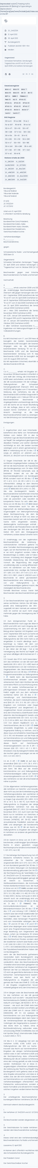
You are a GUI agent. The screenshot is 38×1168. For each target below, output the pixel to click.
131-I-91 (16, 135)
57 (16, 113)
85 (17, 103)
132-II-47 (8, 143)
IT (29, 74)
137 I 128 (7, 572)
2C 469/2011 (26, 453)
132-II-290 (26, 139)
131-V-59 (17, 139)
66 (16, 89)
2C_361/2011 (9, 169)
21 (24, 96)
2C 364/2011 (15, 455)
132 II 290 (16, 944)
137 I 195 (20, 809)
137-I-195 (17, 150)
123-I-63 (17, 128)
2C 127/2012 (8, 206)
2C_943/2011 (21, 180)
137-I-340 (26, 150)
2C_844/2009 (22, 176)
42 (8, 89)
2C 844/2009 (9, 875)
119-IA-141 (27, 125)
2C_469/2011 (21, 172)
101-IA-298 (17, 121)
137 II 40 (7, 481)
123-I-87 (26, 128)
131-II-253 (8, 139)
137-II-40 (8, 153)
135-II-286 (18, 146)
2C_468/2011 (9, 172)
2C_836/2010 (10, 176)
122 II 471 (22, 763)
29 (23, 93)
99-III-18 (17, 153)
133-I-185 (26, 143)
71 (24, 89)
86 (8, 93)
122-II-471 (8, 128)
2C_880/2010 (10, 180)
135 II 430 (25, 481)
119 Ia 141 (7, 802)
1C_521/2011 (20, 162)
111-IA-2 (26, 121)
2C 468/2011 (15, 453)
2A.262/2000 (9, 165)
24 (7, 96)
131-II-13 (24, 135)
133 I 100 (24, 718)
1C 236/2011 (27, 575)
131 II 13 (31, 893)
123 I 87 (8, 850)
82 (22, 100)
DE (23, 74)
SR (11, 471)
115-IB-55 (18, 125)
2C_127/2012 (21, 165)
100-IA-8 (8, 121)
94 (8, 106)
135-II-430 (28, 146)
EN (32, 74)
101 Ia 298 (14, 720)
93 (30, 93)
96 (17, 106)
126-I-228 (8, 132)
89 (16, 93)
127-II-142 (17, 132)
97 (26, 106)
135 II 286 (28, 799)
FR (26, 74)
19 (15, 100)
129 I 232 (30, 702)
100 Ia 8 (31, 720)
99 (8, 110)
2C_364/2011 (20, 169)
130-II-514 (8, 135)
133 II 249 (23, 488)
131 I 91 (14, 702)
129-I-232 (27, 132)
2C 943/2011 (8, 203)
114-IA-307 (9, 125)
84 (8, 103)
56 (8, 100)
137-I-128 (8, 150)
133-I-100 (17, 143)
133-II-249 (8, 146)
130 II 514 (34, 944)
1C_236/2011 (9, 162)
